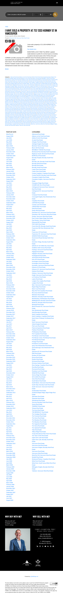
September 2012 (10, 408)
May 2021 (9, 247)
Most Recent (9, 134)
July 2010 (9, 445)
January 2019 (10, 287)
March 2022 (9, 232)
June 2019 (9, 277)
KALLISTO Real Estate (22, 95)
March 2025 (9, 167)
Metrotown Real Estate (29, 100)
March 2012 (9, 416)
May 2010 (9, 449)
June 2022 (9, 226)
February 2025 (10, 169)
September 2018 (10, 294)
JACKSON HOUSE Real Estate (11, 95)
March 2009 (9, 465)
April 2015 (9, 371)
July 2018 (9, 298)
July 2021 (9, 243)
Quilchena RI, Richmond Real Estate (42, 351)
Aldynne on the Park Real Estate (41, 136)
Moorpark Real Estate (49, 101)
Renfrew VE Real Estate (25, 109)
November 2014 (10, 373)
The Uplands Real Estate (43, 118)
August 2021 (9, 242)
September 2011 (10, 424)
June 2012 (9, 410)
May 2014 (9, 382)
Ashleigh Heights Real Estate (15, 78)
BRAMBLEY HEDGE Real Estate (48, 78)
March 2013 (9, 400)
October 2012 (10, 406)
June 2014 (9, 381)
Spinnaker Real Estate (38, 114)
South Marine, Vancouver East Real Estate (13, 113)
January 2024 (10, 195)
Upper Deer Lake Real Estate (49, 120)
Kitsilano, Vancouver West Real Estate (42, 273)
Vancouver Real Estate (27, 121)
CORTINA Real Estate (42, 86)
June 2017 (9, 324)
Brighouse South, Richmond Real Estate (29, 79)
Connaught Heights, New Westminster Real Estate (19, 86)
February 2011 (10, 435)
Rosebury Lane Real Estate (39, 371)
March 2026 (9, 146)
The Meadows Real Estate (13, 118)
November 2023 (10, 198)
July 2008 (9, 474)
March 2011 (9, 433)
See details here (31, 49)
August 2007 (9, 494)
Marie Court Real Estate (46, 99)
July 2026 (9, 138)
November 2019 (10, 269)
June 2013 (9, 394)
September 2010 (10, 443)
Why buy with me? (10, 521)
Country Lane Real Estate (52, 86)
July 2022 (9, 224)
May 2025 (9, 163)
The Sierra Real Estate (33, 118)
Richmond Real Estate (51, 109)
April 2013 (9, 398)
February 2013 (10, 402)
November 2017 (10, 314)
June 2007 (9, 498)
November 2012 (10, 404)
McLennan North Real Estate (19, 100)
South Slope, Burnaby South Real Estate (29, 113)
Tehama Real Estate (46, 116)
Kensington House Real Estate (32, 95)
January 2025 (10, 171)
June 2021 (9, 245)
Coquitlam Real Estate (34, 86)
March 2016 (9, 351)
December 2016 (10, 333)
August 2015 (9, 363)
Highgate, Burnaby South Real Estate (42, 253)
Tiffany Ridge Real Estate (10, 120)
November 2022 (10, 218)
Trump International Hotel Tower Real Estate (23, 120)
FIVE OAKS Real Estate (38, 224)
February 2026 (10, 148)
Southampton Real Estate (10, 114)
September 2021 (10, 240)
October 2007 (10, 490)
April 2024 (9, 189)
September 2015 (10, 361)
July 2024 (9, 183)
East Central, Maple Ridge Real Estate (38, 88)
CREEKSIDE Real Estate (10, 87)
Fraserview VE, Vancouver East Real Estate (29, 91)
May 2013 (9, 396)
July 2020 (9, 261)
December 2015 (10, 357)
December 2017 (10, 312)
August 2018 (9, 296)
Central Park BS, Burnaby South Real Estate (44, 175)
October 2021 (10, 238)
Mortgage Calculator (10, 523)
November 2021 (10, 236)
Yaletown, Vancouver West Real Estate (23, 125)
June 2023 (9, 206)
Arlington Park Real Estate (39, 142)
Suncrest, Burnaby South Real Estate (17, 116)
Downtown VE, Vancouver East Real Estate (40, 87)
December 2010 (10, 437)
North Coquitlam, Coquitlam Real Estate (43, 316)
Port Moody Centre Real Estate (40, 335)
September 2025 (10, 155)
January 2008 (10, 486)
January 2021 (10, 255)
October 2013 (10, 390)
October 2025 (10, 153)
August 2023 (9, 204)
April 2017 (9, 328)
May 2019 (9, 279)
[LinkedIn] (48, 546)
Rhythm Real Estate (42, 109)
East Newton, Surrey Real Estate (41, 220)
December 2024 (10, 173)
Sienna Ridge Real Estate (22, 112)
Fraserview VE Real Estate (15, 91)
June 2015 (9, 367)
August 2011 (9, 426)
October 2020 (10, 257)
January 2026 (10, 150)
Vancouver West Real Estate (24, 122)
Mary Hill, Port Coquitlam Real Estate (42, 290)
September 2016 (10, 339)
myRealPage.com (34, 576)
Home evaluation (37, 523)
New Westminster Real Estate (27, 103)
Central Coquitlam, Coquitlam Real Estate (36, 82)
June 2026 (9, 140)
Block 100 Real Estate (37, 78)
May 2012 (9, 412)
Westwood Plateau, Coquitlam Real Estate (43, 459)
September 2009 (10, 457)
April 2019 (9, 281)
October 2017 (10, 316)
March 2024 (9, 191)
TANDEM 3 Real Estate (36, 116)
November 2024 (10, 175)
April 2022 (9, 230)
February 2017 (10, 332)
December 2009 (10, 453)
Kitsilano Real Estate (46, 96)
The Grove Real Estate (45, 117)
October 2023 (10, 200)
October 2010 (10, 441)
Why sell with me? (38, 521)
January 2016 (10, 355)
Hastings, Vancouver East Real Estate (42, 249)
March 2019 (9, 283)
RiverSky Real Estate (36, 110)
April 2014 (9, 384)
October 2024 (10, 177)
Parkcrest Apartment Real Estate (23, 105)
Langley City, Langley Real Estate (41, 281)
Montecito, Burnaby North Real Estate (37, 101)
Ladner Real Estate (44, 97)
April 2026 (9, 144)
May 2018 (9, 302)
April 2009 (9, 463)
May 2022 (9, 228)
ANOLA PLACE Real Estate (39, 138)
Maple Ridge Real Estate (36, 99)
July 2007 (9, 496)
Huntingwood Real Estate (39, 255)
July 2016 (9, 343)
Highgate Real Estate (38, 251)
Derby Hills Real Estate (26, 87)
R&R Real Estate (17, 109)
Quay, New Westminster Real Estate (23, 108)
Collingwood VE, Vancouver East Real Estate (43, 84)
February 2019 (10, 285)
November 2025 (10, 151)
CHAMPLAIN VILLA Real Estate (41, 185)
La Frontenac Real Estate (35, 97)
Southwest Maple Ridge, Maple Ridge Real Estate (24, 114)
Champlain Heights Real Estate (16, 83)
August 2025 (9, 157)
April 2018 (9, 304)
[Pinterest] (53, 546)
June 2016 (9, 345)
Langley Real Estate (14, 99)
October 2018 (10, 292)
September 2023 (10, 202)
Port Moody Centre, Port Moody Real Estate (44, 337)
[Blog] (37, 546)
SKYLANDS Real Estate (31, 112)
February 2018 (10, 308)
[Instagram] (40, 546)
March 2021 (9, 251)
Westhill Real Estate (51, 122)
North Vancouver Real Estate (41, 104)
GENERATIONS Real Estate (43, 91)
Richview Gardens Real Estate (11, 110)
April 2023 (9, 210)
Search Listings (9, 525)
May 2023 (9, 208)
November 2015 (10, 359)
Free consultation (37, 525)
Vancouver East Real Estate (37, 121)
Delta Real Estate (18, 87)
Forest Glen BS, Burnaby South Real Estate (44, 226)
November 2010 (10, 439)
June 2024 (9, 185)
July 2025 (9, 159)
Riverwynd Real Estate (44, 110)
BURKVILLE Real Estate (42, 79)
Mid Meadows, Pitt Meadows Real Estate (43, 298)
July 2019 (9, 275)
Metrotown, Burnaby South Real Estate (42, 100)
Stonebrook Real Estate (38, 400)
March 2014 (9, 386)
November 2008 (10, 471)
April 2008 (9, 480)
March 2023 (9, 212)
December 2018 (10, 289)
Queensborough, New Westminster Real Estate (40, 108)
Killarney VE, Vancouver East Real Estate (34, 96)
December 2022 (10, 216)
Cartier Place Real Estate (13, 82)
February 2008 (10, 484)
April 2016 (9, 349)
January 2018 (10, 310)
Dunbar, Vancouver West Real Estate (23, 88)
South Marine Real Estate (51, 112)
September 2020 (10, 259)
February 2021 (10, 253)
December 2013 (10, 388)
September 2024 (10, 179)
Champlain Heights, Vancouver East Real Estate (31, 83)
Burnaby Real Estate (43, 80)
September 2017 (10, 318)
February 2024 (10, 193)
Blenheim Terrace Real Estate (27, 78)
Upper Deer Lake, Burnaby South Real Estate (13, 121)
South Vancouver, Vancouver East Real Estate (46, 113)
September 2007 (10, 492)
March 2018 (9, 306)
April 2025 (9, 165)
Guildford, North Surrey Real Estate (41, 247)
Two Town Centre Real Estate (38, 120)
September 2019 (10, 273)
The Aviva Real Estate (38, 410)
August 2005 (9, 500)
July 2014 (9, 379)
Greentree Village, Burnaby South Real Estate (24, 92)
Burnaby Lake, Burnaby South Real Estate (20, 80)
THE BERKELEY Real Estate (13, 117)
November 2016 (10, 335)
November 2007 (10, 488)
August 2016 (9, 341)
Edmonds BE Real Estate (39, 222)
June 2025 (9, 161)
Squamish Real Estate (47, 114)
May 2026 (9, 142)
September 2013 (10, 392)
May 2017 (9, 326)
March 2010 (9, 451)
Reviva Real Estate (34, 109)
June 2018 (9, 300)
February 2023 (10, 214)
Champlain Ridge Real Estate (46, 83)
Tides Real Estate (52, 118)
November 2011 (10, 420)
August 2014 (9, 377)
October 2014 (10, 375)
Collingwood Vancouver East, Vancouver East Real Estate (23, 84)
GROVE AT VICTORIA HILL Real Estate (41, 92)
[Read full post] (15, 49)
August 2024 (9, 181)
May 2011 (9, 429)
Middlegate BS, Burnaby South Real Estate (22, 101)
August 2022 (9, 222)
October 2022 (10, 220)
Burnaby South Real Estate (39, 167)
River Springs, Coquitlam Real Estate (24, 110)
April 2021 (9, 249)
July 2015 (9, 365)
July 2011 (9, 427)
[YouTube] (45, 546)
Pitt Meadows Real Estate (43, 105)
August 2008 (9, 473)
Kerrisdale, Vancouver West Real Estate (43, 265)
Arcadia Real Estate (37, 140)
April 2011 (9, 431)
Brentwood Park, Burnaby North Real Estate (13, 79)
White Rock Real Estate (38, 461)
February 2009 (10, 467)
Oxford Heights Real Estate (39, 324)
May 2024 (9, 187)
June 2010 (9, 447)
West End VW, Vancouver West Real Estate (39, 122)
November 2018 (10, 290)
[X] (43, 546)
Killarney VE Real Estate (21, 96)
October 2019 (10, 271)
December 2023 (10, 196)
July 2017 (9, 322)
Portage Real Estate (37, 341)
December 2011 (10, 418)
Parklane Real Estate (34, 105)
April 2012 (9, 414)
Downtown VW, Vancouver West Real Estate (19, 38)
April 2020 (9, 263)
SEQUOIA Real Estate (12, 112)
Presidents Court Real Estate (10, 108)
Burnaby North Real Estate (34, 80)
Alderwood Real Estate (38, 134)
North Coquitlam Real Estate (49, 103)
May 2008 (9, 478)
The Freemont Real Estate (35, 117)
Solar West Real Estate (41, 112)
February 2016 (10, 353)
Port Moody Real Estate (38, 339)
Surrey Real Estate (28, 116)
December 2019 (10, 267)
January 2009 (10, 469)
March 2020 (9, 265)
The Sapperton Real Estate (24, 118)
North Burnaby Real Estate (38, 103)
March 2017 (9, 330)
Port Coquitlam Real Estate (39, 333)
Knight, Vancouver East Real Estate (23, 97)
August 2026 (9, 136)
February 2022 (10, 234)
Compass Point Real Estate (39, 195)
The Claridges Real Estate (25, 117)
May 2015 (9, 369)
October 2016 (10, 337)
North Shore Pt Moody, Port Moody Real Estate (27, 104)
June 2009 (9, 461)
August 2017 (9, 320)
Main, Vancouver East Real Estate (24, 99)
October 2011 (10, 422)
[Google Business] (51, 546)
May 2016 (9, 347)
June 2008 (9, 476)
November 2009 (10, 455)
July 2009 (9, 459)
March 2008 (9, 482)
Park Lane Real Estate (12, 105)
